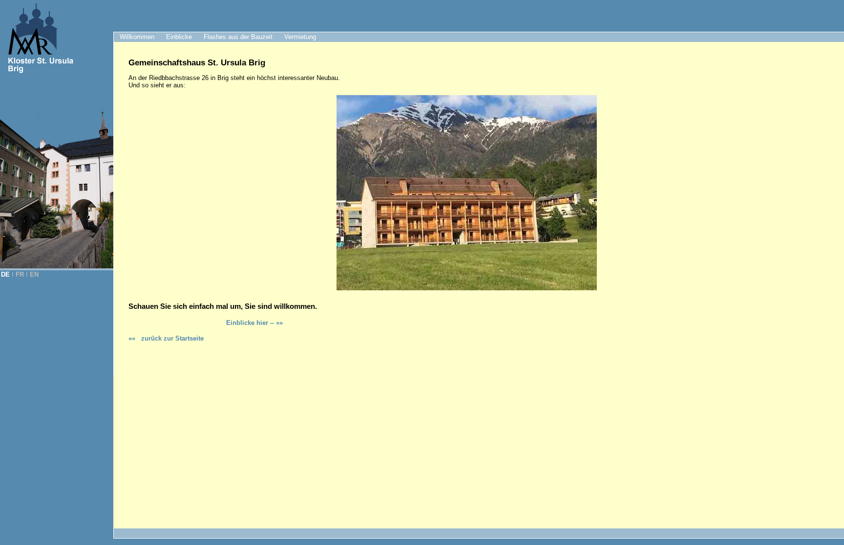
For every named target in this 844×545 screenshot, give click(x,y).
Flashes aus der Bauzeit (238, 36)
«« (166, 338)
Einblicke (179, 36)
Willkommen (137, 36)
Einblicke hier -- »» (254, 322)
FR (20, 274)
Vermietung (300, 36)
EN (34, 274)
